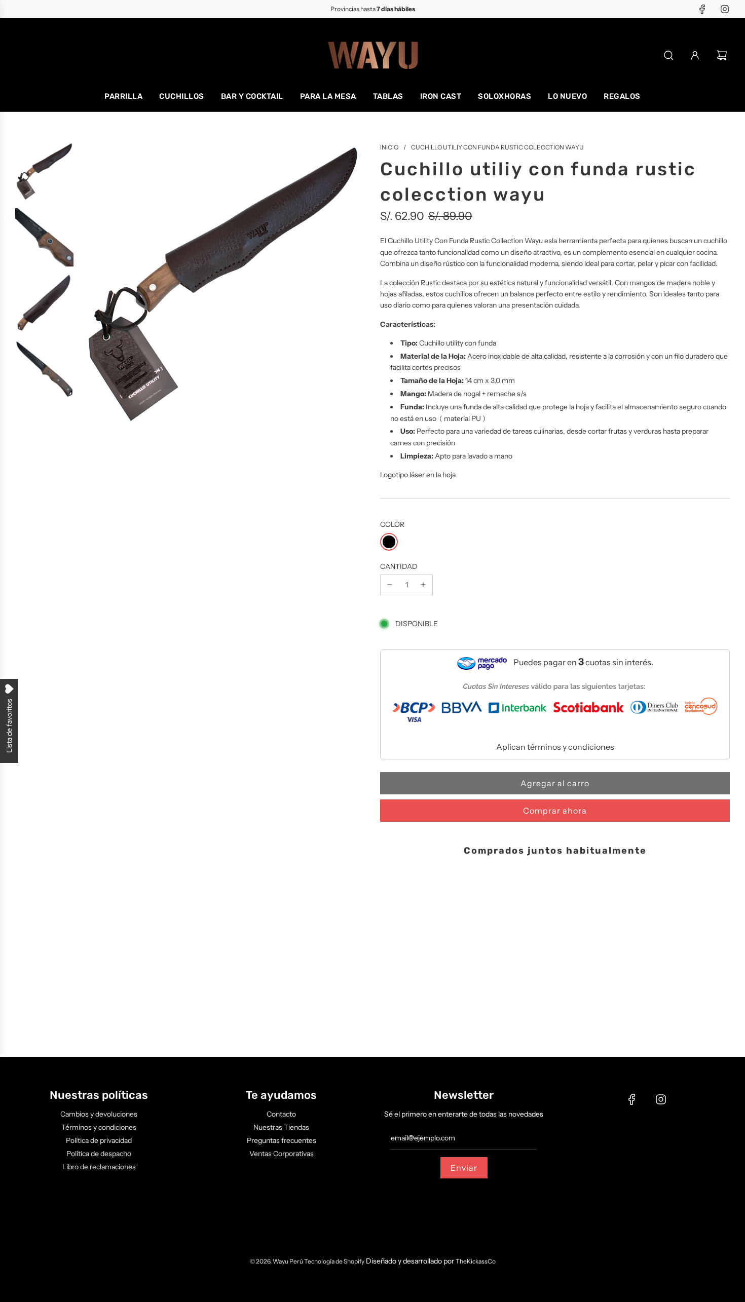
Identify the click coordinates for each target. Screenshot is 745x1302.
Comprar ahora (555, 811)
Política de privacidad (99, 1140)
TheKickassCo (476, 1261)
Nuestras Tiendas (281, 1127)
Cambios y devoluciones (98, 1114)
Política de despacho (98, 1153)
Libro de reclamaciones (99, 1166)
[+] (423, 584)
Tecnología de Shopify (334, 1261)
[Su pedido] (723, 55)
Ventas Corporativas (281, 1153)
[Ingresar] (695, 55)
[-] (390, 584)
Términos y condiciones (98, 1127)
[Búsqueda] (668, 55)
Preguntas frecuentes (281, 1140)
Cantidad (399, 566)
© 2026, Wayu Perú (277, 1261)
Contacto (281, 1114)
